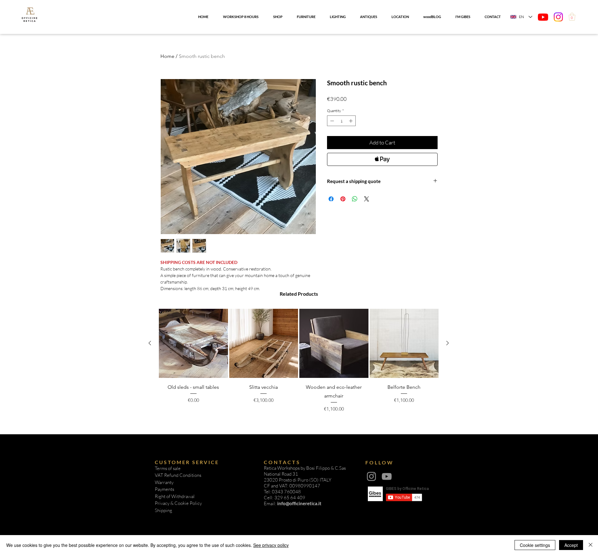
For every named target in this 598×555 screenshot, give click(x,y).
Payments (164, 489)
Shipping (163, 510)
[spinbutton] (341, 121)
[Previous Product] (150, 343)
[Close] (590, 545)
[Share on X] (366, 199)
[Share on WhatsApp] (354, 199)
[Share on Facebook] (331, 199)
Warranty (164, 482)
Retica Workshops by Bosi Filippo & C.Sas (305, 468)
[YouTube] (387, 476)
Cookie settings (535, 545)
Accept (571, 545)
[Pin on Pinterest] (343, 199)
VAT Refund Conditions (178, 475)
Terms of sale (168, 468)
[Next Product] (447, 343)
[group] (298, 360)
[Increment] (351, 121)
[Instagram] (558, 17)
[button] (572, 17)
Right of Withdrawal (175, 496)
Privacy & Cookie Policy (178, 503)
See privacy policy (271, 545)
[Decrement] (331, 121)
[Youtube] (543, 17)
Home (167, 56)
